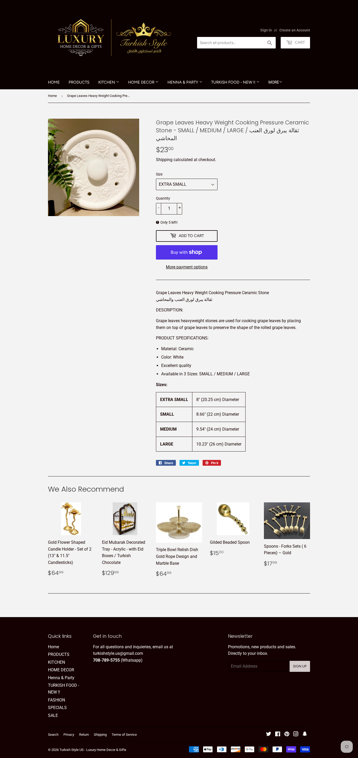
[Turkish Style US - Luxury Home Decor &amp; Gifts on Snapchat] (304, 734)
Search (53, 735)
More (273, 82)
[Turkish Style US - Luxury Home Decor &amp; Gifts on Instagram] (296, 734)
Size (159, 174)
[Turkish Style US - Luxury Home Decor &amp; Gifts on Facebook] (277, 734)
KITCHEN (107, 82)
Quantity (163, 198)
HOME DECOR (141, 82)
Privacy (68, 735)
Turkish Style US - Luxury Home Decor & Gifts (92, 750)
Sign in (266, 30)
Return (84, 735)
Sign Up (300, 666)
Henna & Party (183, 82)
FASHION (56, 699)
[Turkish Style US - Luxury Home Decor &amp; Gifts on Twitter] (268, 734)
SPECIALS (57, 707)
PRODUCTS (79, 82)
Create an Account (294, 30)
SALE (53, 715)
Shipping (164, 159)
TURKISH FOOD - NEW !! (233, 82)
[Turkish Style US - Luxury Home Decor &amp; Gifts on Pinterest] (287, 734)
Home (54, 82)
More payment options (187, 267)
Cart (299, 42)
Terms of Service (124, 735)
